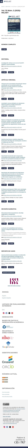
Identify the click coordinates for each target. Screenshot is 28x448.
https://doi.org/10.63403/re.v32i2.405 (13, 216)
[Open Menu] (1, 1)
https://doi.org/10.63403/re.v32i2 (11, 35)
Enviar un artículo (8, 272)
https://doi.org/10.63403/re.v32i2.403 (13, 127)
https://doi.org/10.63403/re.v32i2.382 (13, 261)
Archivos (7, 6)
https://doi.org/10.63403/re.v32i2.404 (13, 160)
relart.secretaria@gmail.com (10, 423)
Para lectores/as (5, 392)
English (4, 295)
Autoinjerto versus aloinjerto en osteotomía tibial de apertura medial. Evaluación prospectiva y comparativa (12, 105)
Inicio (3, 6)
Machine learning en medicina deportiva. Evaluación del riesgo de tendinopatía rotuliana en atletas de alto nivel (14, 141)
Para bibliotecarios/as (7, 396)
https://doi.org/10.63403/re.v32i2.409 (13, 144)
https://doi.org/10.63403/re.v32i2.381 (13, 90)
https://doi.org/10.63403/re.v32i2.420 (13, 237)
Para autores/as (5, 394)
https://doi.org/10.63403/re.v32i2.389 (13, 195)
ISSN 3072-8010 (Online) (14, 286)
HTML (11, 72)
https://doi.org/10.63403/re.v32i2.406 (13, 178)
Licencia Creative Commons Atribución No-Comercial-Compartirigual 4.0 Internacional (14, 410)
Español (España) (6, 298)
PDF (4, 49)
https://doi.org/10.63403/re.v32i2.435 (13, 66)
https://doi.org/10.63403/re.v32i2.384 (13, 108)
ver (3, 309)
